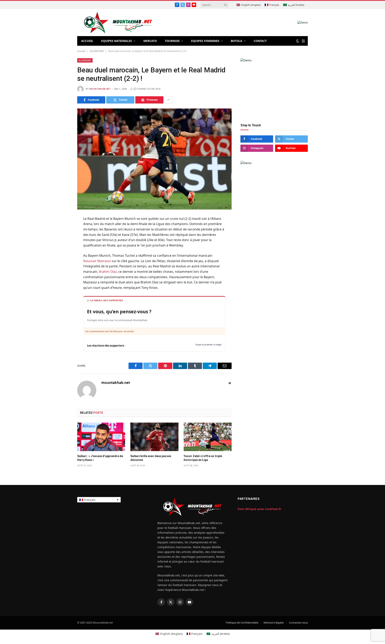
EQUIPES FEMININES (205, 41)
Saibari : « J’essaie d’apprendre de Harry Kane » (100, 457)
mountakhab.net (100, 89)
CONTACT (260, 41)
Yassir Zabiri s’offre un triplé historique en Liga (203, 457)
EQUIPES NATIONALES (116, 41)
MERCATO (150, 41)
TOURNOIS (172, 41)
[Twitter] (63, 239)
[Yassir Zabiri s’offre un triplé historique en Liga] (208, 437)
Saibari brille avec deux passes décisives (150, 457)
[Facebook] (63, 229)
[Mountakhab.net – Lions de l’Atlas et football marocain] (118, 22)
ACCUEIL (87, 41)
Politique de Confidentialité (242, 622)
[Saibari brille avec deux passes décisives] (154, 437)
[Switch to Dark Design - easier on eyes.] (297, 41)
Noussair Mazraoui (97, 261)
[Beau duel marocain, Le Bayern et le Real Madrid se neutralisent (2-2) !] (154, 159)
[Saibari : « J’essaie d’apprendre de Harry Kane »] (101, 437)
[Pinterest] (63, 258)
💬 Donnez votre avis (147, 89)
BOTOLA (236, 41)
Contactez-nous (298, 622)
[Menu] (303, 41)
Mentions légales (273, 622)
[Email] (63, 268)
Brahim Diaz (108, 271)
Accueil (81, 51)
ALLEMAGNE (97, 51)
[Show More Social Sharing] (168, 99)
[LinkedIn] (63, 249)
